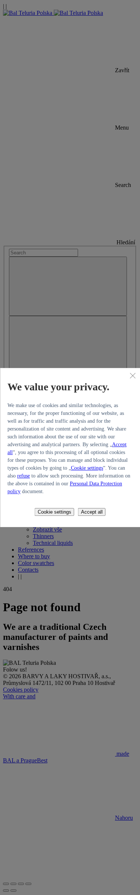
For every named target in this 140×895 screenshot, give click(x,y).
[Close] (132, 375)
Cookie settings (87, 468)
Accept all (92, 512)
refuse (23, 476)
